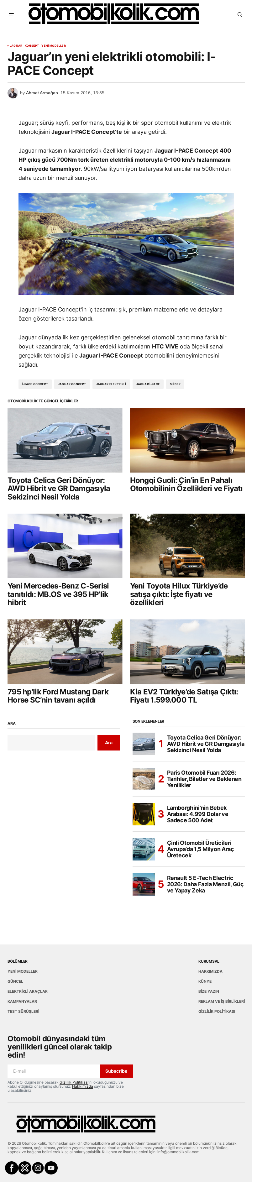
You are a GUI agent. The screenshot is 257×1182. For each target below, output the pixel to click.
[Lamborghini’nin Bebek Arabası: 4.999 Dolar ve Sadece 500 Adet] (144, 814)
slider (175, 384)
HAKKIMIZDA (210, 971)
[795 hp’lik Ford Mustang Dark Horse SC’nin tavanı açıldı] (65, 651)
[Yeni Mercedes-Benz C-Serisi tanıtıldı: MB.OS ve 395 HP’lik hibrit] (65, 546)
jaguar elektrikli (111, 384)
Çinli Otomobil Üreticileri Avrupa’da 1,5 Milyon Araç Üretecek (200, 849)
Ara (11, 723)
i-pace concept (35, 384)
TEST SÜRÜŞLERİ (23, 1011)
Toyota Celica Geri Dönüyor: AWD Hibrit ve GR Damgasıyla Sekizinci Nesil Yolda (205, 743)
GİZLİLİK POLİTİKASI (216, 1011)
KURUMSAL (208, 961)
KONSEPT (32, 45)
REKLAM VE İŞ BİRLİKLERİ (221, 1001)
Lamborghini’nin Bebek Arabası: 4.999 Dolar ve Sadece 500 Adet (197, 814)
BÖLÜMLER (18, 961)
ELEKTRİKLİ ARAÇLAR (28, 991)
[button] (11, 14)
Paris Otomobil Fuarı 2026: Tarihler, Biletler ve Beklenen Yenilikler (204, 778)
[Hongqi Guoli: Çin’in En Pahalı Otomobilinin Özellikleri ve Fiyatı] (187, 440)
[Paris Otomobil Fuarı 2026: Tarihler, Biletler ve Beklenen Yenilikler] (144, 779)
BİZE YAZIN (208, 991)
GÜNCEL (15, 981)
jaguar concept (72, 384)
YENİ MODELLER (53, 45)
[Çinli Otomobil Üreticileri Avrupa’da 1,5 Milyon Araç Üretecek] (144, 849)
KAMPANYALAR (22, 1001)
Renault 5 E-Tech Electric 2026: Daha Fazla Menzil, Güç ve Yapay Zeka (205, 884)
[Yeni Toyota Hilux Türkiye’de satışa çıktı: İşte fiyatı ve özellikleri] (187, 546)
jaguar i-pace (148, 384)
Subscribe (116, 1071)
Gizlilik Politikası (74, 1082)
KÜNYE (205, 981)
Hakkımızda (82, 1086)
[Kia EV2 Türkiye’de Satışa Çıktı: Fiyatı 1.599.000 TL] (187, 651)
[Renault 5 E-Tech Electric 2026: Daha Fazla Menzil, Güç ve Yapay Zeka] (144, 884)
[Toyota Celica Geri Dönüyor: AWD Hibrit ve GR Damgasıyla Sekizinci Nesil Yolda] (65, 440)
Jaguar (16, 45)
